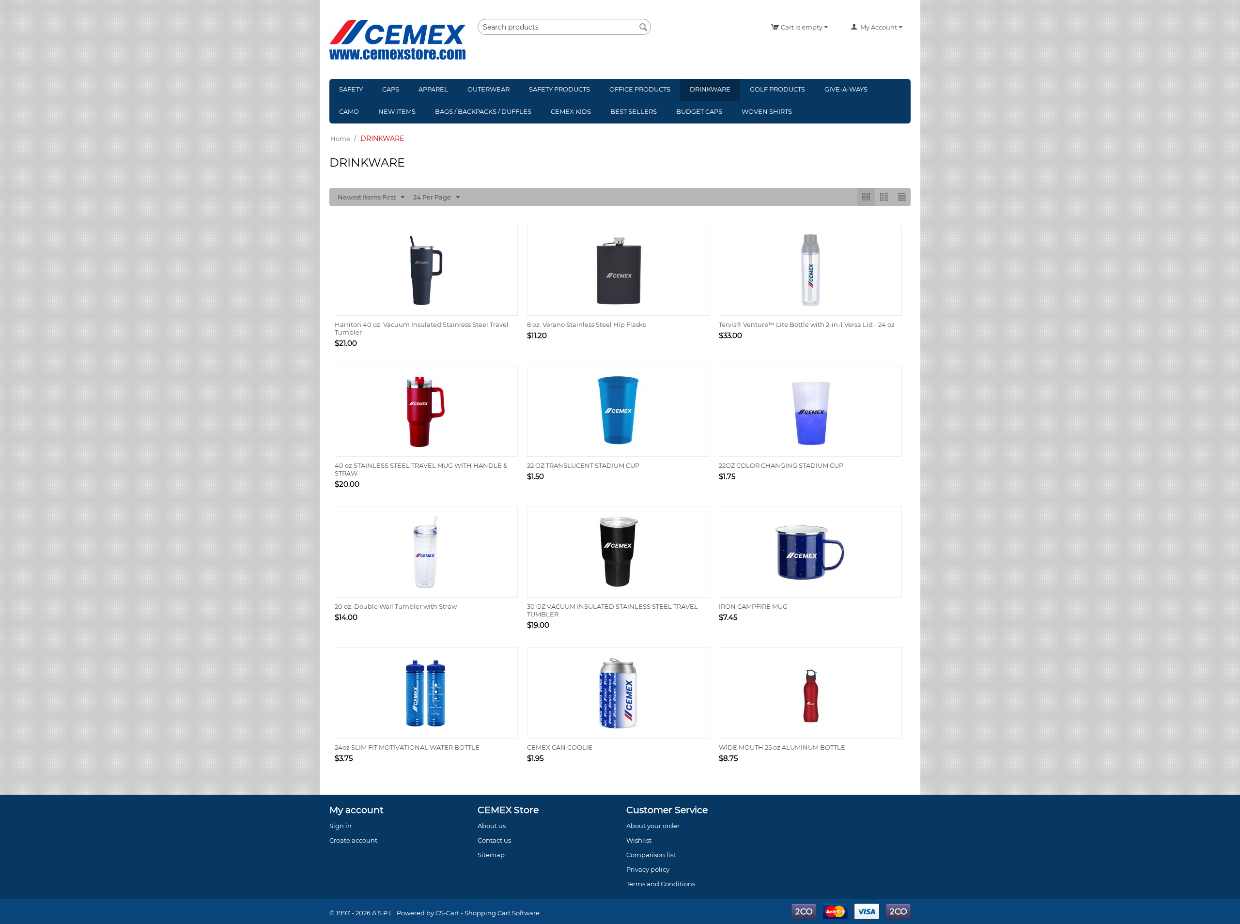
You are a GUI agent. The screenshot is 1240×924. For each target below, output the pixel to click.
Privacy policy (647, 869)
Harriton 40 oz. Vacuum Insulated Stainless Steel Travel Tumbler (422, 328)
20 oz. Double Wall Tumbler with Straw (396, 606)
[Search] (644, 27)
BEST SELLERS (633, 111)
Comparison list (651, 855)
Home (340, 138)
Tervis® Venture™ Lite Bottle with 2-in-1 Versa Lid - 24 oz (807, 324)
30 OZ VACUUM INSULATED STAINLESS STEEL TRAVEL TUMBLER (612, 610)
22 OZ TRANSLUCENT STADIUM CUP (583, 465)
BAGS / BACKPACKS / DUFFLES (483, 111)
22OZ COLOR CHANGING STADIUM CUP (781, 465)
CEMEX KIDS (571, 111)
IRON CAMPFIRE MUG (753, 606)
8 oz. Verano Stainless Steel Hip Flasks (586, 324)
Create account (353, 840)
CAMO (349, 111)
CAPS (390, 89)
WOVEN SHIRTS (767, 111)
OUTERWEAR (488, 89)
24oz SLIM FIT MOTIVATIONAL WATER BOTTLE (407, 747)
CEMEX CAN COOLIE (559, 747)
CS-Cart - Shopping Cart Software (487, 913)
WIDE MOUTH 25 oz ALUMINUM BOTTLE (782, 747)
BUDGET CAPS (699, 111)
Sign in (340, 826)
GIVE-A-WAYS (846, 89)
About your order (653, 826)
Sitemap (491, 855)
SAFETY (351, 89)
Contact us (494, 840)
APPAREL (433, 89)
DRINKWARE (710, 89)
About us (492, 826)
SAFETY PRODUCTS (559, 89)
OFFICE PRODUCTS (639, 89)
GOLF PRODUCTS (777, 89)
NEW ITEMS (397, 111)
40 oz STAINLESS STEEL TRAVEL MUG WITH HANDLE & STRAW (421, 469)
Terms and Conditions (660, 884)
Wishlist (638, 840)
